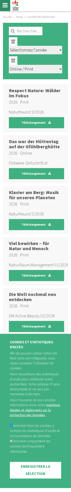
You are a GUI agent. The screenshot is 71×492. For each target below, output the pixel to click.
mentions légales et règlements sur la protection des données (35, 410)
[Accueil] (15, 5)
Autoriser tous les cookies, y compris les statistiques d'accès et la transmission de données (35, 430)
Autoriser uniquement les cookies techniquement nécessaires (30, 446)
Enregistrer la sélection (35, 470)
